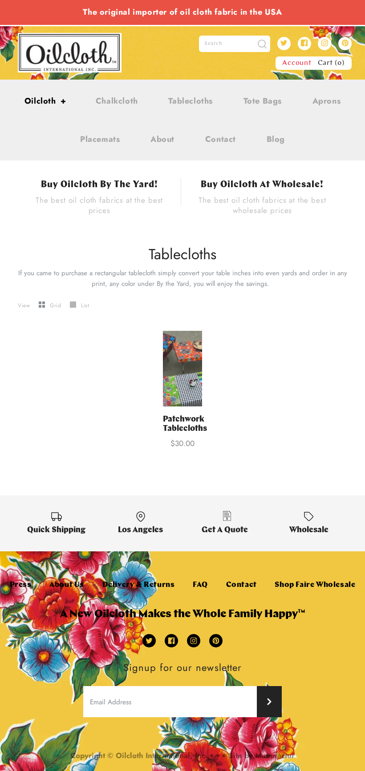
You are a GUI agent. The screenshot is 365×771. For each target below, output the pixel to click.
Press (21, 585)
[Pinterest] (345, 43)
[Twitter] (284, 43)
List (85, 305)
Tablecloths (190, 101)
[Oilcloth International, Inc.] (70, 38)
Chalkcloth (117, 101)
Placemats (100, 139)
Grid (56, 305)
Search (213, 43)
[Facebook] (304, 43)
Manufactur (275, 755)
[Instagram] (324, 43)
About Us (66, 585)
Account (297, 63)
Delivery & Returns (138, 585)
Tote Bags (262, 101)
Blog (276, 139)
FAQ (200, 585)
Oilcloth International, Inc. (161, 755)
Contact (220, 139)
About (162, 139)
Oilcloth (45, 101)
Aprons (326, 101)
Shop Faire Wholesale (315, 585)
